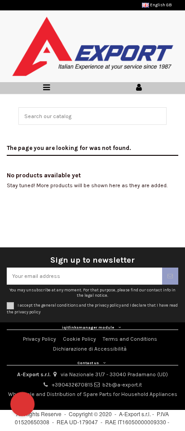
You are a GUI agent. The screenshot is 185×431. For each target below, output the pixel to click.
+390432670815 (72, 385)
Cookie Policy (79, 339)
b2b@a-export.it (122, 385)
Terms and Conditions (130, 339)
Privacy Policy (39, 339)
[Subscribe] (170, 276)
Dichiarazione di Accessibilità (90, 349)
